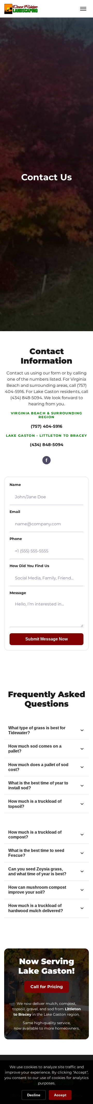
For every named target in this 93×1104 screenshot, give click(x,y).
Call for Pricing (46, 986)
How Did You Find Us (29, 565)
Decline (33, 1095)
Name (15, 484)
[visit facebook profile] (46, 460)
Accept (60, 1095)
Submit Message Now (46, 639)
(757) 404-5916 (46, 426)
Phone (16, 538)
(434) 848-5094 (46, 444)
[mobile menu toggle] (83, 8)
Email (15, 511)
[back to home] (21, 8)
